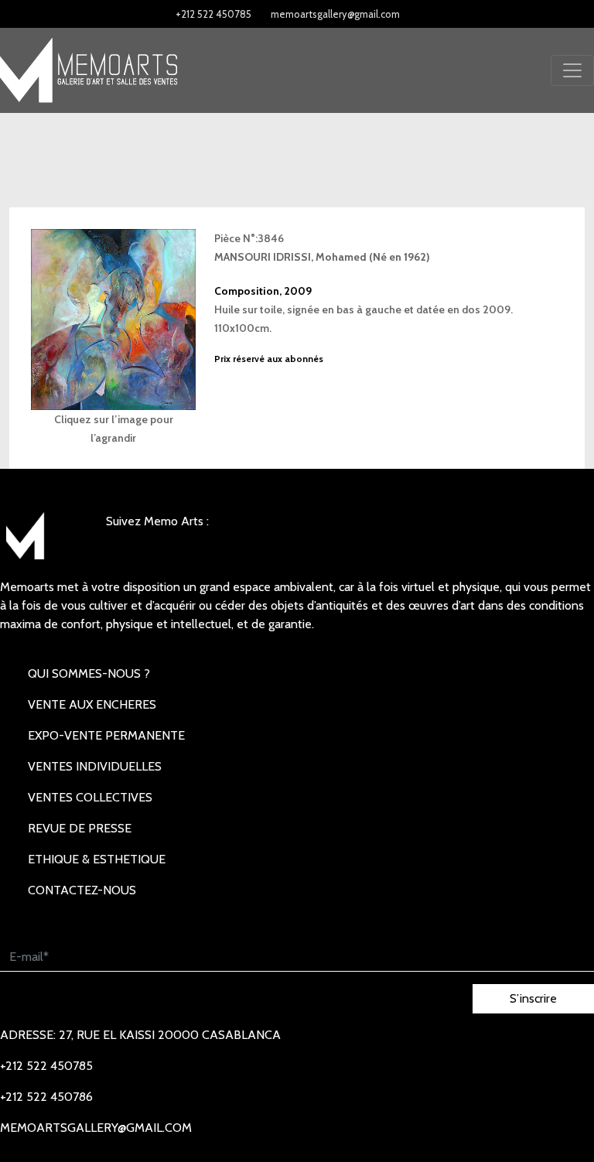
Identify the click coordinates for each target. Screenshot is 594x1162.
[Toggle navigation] (572, 70)
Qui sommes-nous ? (89, 673)
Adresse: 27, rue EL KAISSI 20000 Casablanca (140, 1034)
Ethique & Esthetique (97, 859)
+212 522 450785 (213, 14)
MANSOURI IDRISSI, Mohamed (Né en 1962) (322, 257)
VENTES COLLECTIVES (90, 797)
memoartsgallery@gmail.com (335, 14)
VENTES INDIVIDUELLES (95, 766)
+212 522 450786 (46, 1096)
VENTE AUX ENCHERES (92, 704)
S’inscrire (533, 998)
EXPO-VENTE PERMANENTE (106, 735)
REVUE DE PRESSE (79, 828)
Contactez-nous (82, 890)
